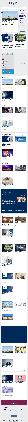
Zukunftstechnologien (7, 7)
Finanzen (22, 7)
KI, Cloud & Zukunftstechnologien (7, 105)
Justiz (18, 7)
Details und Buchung (14, 403)
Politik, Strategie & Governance (4, 10)
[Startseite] (14, 3)
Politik (4, 7)
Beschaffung (20, 7)
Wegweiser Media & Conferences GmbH (15, 421)
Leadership (11, 7)
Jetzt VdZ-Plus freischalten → (23, 195)
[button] (19, 17)
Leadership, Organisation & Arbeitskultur (5, 33)
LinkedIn (17, 420)
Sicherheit (16, 7)
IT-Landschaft (13, 7)
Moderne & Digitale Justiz (6, 215)
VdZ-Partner (22, 33)
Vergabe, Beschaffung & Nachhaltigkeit (18, 33)
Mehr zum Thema (23, 188)
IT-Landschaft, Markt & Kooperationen (7, 163)
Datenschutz (10, 420)
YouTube (21, 420)
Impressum (13, 420)
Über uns (4, 420)
